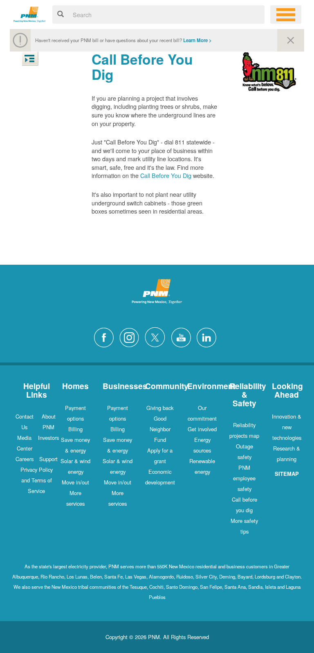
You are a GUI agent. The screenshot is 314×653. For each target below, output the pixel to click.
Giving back (159, 408)
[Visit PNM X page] (157, 336)
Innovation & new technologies (286, 426)
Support (48, 459)
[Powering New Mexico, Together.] (30, 13)
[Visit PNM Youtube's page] (183, 336)
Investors (48, 437)
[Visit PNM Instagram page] (131, 336)
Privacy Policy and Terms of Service (36, 480)
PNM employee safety (244, 478)
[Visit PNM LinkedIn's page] (208, 336)
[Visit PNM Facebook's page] (106, 336)
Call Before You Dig (165, 175)
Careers (25, 459)
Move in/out (75, 482)
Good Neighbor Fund (160, 429)
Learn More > (197, 40)
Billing (75, 429)
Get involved (202, 429)
